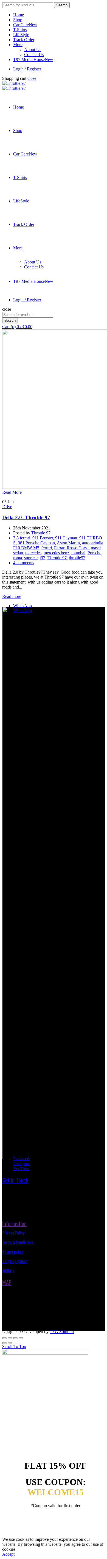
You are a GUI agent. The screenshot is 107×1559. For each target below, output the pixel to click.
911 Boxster (42, 538)
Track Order (23, 39)
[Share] (10, 1338)
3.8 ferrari (21, 538)
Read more (11, 596)
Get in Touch (15, 1180)
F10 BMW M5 (26, 547)
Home (18, 14)
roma (17, 557)
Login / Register (27, 69)
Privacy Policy (13, 1233)
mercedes (33, 552)
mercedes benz (56, 552)
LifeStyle (21, 34)
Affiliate (8, 1271)
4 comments (23, 562)
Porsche (94, 552)
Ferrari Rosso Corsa (71, 547)
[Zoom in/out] (21, 1338)
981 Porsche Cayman (36, 542)
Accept (8, 1554)
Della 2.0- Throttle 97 (26, 517)
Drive (7, 506)
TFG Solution (62, 1331)
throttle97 (77, 557)
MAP (7, 1282)
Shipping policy (14, 1261)
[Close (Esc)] (4, 1338)
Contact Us (34, 54)
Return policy (12, 1252)
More (17, 44)
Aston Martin (68, 542)
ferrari (46, 547)
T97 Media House (33, 59)
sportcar (31, 557)
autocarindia (92, 542)
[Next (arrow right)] (10, 1343)
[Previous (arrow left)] (4, 1343)
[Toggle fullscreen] (15, 1338)
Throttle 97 (57, 557)
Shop (17, 19)
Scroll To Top (14, 1346)
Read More (12, 492)
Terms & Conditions (17, 1242)
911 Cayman (66, 538)
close (31, 78)
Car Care (25, 24)
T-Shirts (20, 29)
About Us (32, 49)
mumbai (78, 552)
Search (61, 5)
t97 (42, 557)
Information (14, 1223)
